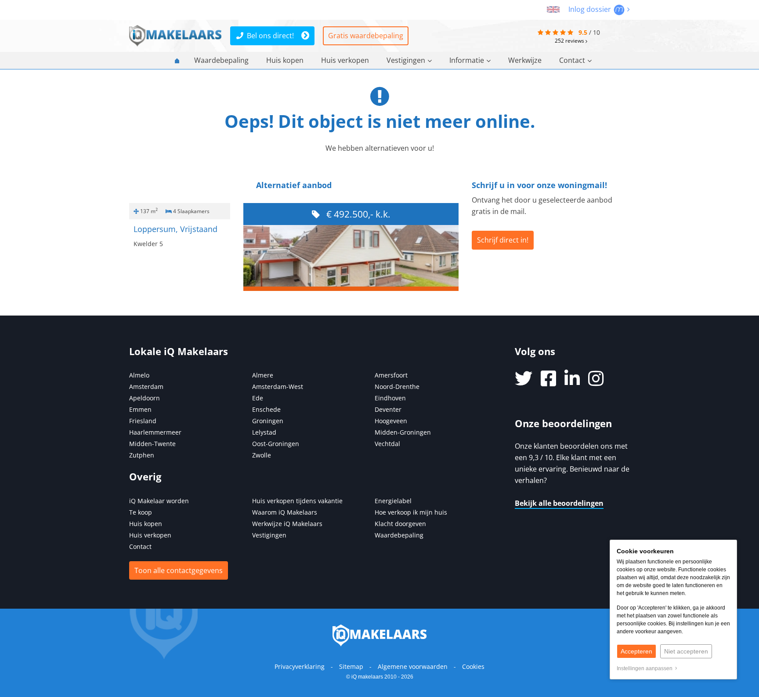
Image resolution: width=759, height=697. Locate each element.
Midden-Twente (152, 443)
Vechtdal (387, 443)
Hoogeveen (391, 421)
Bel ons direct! (270, 35)
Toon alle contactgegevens (178, 570)
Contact (572, 60)
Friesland (142, 421)
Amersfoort (391, 375)
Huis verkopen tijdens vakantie (297, 501)
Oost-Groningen (275, 443)
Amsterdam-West (277, 386)
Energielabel (393, 501)
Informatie (466, 60)
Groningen (267, 421)
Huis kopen (285, 60)
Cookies (473, 666)
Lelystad (264, 432)
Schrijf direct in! (502, 240)
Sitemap (351, 666)
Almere (262, 375)
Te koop (140, 512)
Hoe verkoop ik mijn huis (411, 512)
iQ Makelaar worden (159, 501)
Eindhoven (390, 398)
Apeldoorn (144, 398)
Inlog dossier (590, 9)
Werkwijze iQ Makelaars (287, 523)
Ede (257, 398)
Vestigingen (406, 60)
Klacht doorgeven (400, 523)
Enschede (266, 409)
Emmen (140, 409)
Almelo (139, 375)
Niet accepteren (686, 651)
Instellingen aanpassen (646, 668)
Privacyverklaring (300, 666)
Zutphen (141, 455)
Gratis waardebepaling (365, 35)
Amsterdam (146, 386)
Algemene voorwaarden (413, 666)
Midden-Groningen (403, 432)
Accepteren (636, 651)
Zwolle (261, 455)
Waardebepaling (221, 60)
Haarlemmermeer (155, 432)
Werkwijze (525, 60)
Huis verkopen (345, 60)
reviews (570, 40)
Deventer (388, 409)
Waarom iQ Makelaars (284, 512)
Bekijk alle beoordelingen (559, 503)
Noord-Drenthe (397, 386)
